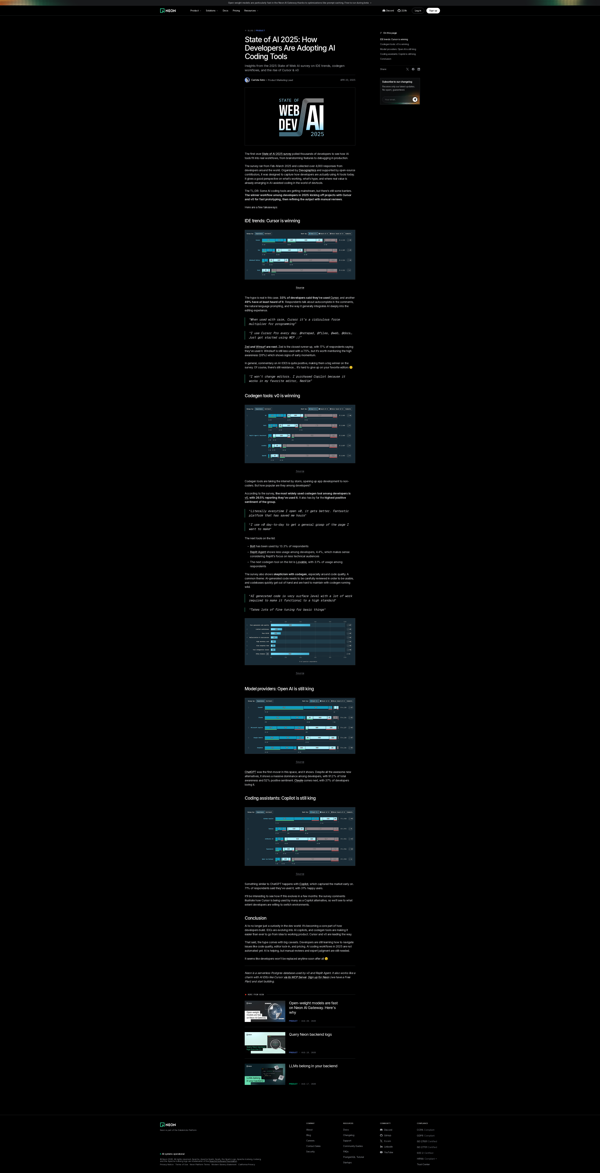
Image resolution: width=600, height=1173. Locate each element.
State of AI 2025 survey (276, 153)
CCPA (425, 1129)
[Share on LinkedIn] (419, 69)
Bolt (252, 546)
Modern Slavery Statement (224, 1164)
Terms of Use (181, 1164)
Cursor (334, 297)
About (309, 1129)
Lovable (301, 562)
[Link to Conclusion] (268, 918)
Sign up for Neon (318, 977)
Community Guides (353, 1146)
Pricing (236, 10)
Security (310, 1151)
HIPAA (426, 1158)
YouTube (388, 1152)
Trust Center (423, 1164)
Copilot (303, 884)
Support (347, 1140)
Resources (250, 10)
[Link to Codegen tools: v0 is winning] (302, 395)
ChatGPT (250, 772)
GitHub (387, 1135)
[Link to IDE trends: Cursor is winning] (302, 220)
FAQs (346, 1151)
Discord (388, 1129)
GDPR (426, 1135)
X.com (387, 1141)
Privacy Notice (166, 1164)
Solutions (210, 10)
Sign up (433, 10)
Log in (418, 10)
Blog (249, 31)
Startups (347, 1162)
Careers (310, 1140)
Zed (247, 346)
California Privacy (246, 1164)
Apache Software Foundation (223, 1161)
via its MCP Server (295, 977)
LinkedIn (388, 1146)
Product (194, 10)
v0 (246, 497)
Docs (225, 10)
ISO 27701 (427, 1147)
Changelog (348, 1135)
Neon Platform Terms (200, 1164)
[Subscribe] (415, 99)
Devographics (307, 170)
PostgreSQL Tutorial (353, 1157)
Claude (298, 780)
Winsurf (260, 346)
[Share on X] (407, 69)
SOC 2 (425, 1152)
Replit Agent (258, 552)
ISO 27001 (427, 1141)
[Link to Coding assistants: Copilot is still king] (318, 798)
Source (300, 287)
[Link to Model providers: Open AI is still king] (316, 688)
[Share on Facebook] (413, 69)
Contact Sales (313, 1146)
